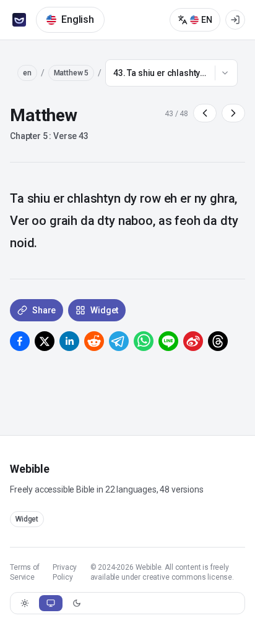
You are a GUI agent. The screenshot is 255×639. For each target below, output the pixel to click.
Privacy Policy (65, 572)
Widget (26, 519)
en (27, 73)
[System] (51, 603)
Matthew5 (71, 73)
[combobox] (171, 73)
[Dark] (77, 603)
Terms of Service (25, 572)
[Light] (25, 603)
